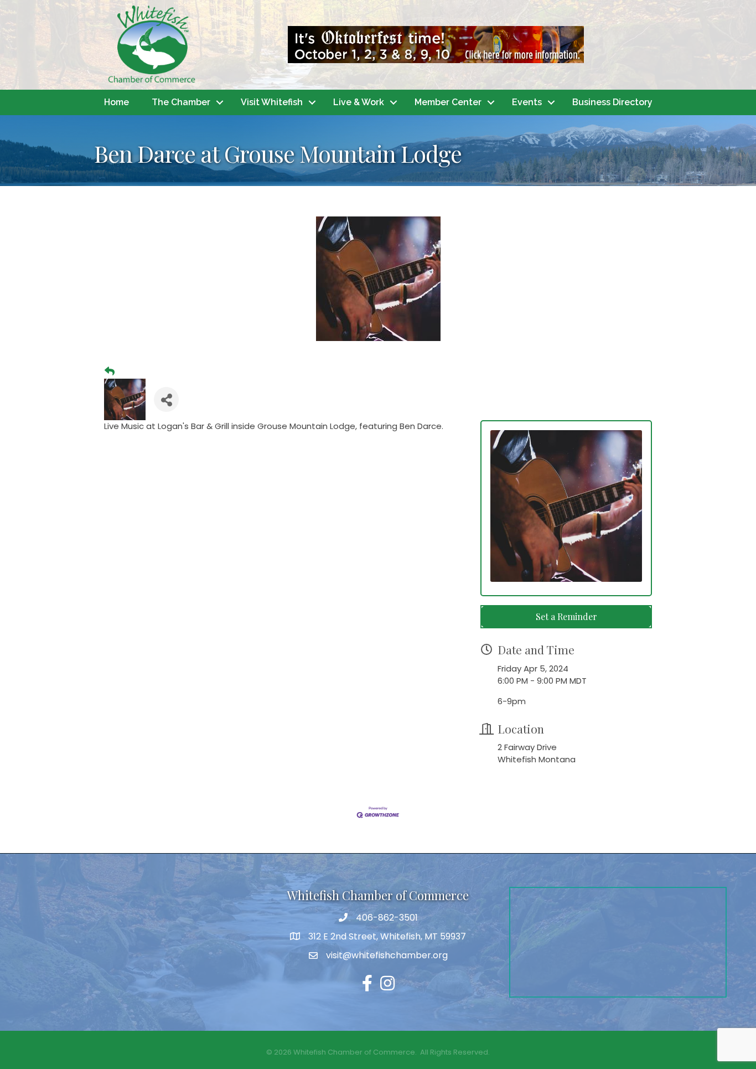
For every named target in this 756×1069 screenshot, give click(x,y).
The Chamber (181, 102)
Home (116, 102)
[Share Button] (166, 399)
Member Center (448, 102)
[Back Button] (110, 371)
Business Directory (612, 102)
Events (527, 102)
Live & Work (358, 102)
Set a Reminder (566, 616)
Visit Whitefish (272, 102)
